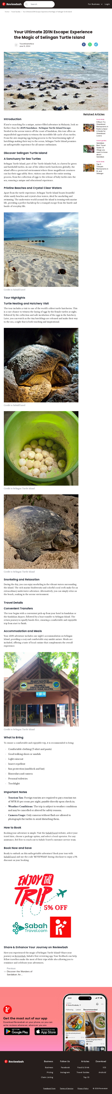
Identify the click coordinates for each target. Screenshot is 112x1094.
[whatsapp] (91, 44)
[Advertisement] (56, 21)
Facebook (65, 1067)
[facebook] (85, 44)
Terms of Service (66, 1088)
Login (107, 4)
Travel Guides (15, 12)
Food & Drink (83, 1067)
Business (49, 1067)
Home (7, 12)
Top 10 (86, 1077)
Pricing (50, 1072)
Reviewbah (20, 956)
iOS (104, 1067)
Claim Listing (47, 1077)
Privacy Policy (83, 1088)
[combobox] (42, 4)
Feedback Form (49, 1088)
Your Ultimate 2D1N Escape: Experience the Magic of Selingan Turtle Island (47, 12)
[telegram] (96, 44)
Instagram (65, 1072)
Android (102, 1072)
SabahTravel (52, 833)
